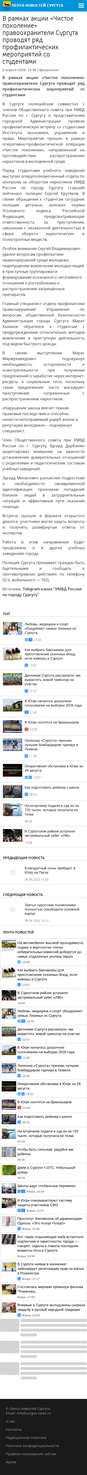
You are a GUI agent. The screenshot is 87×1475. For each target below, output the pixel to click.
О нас (10, 1421)
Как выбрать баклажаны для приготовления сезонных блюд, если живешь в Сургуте (50, 654)
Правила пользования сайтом (31, 1454)
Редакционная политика (26, 1437)
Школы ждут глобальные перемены (46, 1186)
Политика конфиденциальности (32, 1445)
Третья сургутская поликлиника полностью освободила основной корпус (52, 909)
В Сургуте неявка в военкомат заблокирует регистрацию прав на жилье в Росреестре (50, 1268)
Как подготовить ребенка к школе (52, 787)
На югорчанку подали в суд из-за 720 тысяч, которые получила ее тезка (52, 810)
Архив (11, 1462)
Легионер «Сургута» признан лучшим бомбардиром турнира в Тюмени (51, 745)
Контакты (14, 1429)
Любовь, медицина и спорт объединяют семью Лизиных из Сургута (50, 628)
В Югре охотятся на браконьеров (52, 722)
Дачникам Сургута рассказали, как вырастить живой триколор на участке (52, 679)
